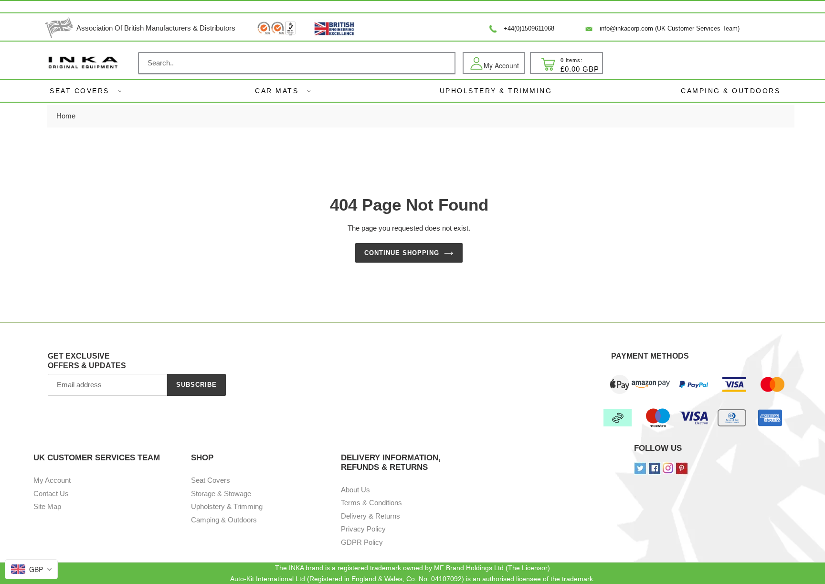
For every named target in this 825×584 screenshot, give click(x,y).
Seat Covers (79, 91)
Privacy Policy (363, 529)
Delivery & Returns (370, 516)
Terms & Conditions (371, 503)
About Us (355, 490)
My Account (52, 480)
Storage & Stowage (221, 493)
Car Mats (276, 91)
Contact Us (51, 493)
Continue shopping (402, 252)
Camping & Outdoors (224, 520)
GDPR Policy (362, 542)
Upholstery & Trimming (227, 506)
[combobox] (296, 63)
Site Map (47, 506)
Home (65, 116)
